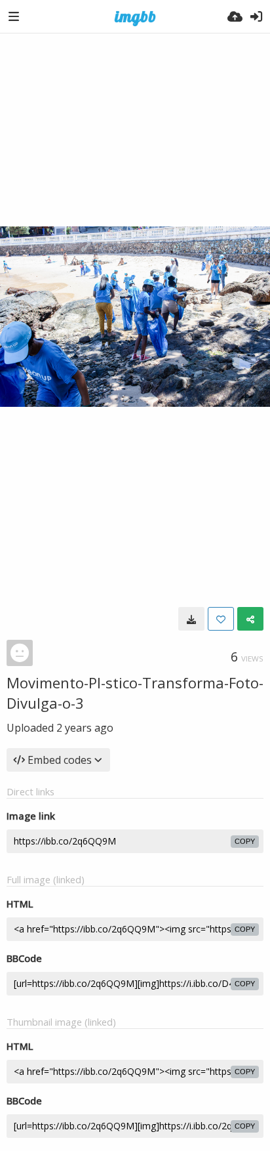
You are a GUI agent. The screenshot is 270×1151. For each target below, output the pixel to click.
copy (245, 841)
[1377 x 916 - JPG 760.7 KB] (191, 619)
